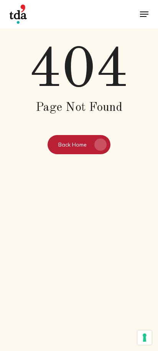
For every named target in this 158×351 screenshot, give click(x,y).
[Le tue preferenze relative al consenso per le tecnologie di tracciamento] (144, 337)
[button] (144, 14)
